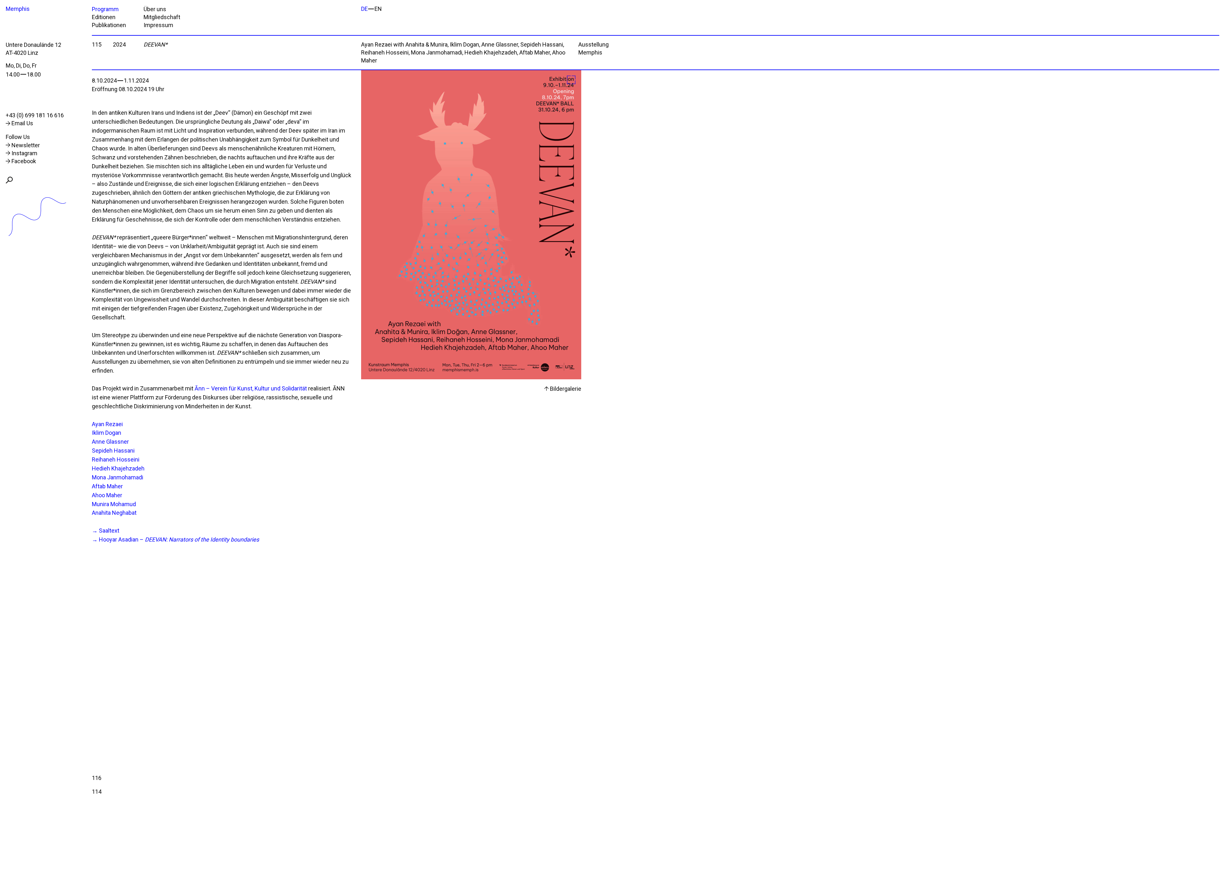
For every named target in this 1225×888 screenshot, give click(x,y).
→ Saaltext (105, 530)
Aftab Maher (107, 486)
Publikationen (109, 25)
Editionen (103, 17)
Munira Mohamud (114, 504)
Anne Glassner (110, 441)
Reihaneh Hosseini (115, 459)
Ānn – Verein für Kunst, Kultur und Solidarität (251, 388)
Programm (105, 9)
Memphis (18, 8)
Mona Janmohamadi (117, 477)
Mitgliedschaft (162, 17)
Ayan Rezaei (107, 424)
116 (96, 778)
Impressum (158, 25)
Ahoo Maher (107, 495)
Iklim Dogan (106, 432)
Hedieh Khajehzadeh (118, 468)
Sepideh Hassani (113, 450)
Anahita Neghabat (114, 512)
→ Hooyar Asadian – (175, 539)
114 (96, 791)
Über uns (155, 9)
